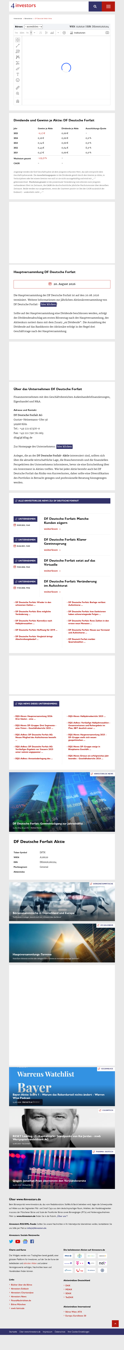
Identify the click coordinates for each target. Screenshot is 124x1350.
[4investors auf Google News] (25, 1241)
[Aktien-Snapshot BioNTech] (91, 1255)
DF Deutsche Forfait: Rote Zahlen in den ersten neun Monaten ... (88, 622)
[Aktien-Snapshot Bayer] (79, 1255)
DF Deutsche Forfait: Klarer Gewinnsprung (65, 542)
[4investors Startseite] (23, 6)
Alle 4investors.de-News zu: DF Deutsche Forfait (48, 501)
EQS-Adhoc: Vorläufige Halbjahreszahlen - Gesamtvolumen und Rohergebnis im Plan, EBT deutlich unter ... (89, 725)
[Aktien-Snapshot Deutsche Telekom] (79, 1263)
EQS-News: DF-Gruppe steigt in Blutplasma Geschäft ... (84, 748)
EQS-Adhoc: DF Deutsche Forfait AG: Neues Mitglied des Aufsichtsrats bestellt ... (35, 737)
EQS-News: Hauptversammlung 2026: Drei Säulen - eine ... (34, 717)
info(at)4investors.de (36, 1227)
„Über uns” (61, 1215)
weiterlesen (51, 528)
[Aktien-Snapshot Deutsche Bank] (68, 1263)
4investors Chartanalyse (22, 1292)
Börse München (18, 1304)
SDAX (68, 1293)
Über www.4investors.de (29, 1331)
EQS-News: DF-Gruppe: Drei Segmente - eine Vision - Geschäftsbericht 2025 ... (35, 726)
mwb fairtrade (17, 1308)
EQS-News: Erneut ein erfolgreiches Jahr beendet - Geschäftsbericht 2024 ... (88, 757)
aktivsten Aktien (30, 1263)
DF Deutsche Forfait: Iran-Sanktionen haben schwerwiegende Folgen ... (87, 613)
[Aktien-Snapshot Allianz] (68, 1255)
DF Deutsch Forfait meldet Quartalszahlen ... (81, 640)
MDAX (68, 1289)
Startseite (13, 1331)
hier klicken (48, 304)
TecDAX (69, 1297)
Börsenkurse (28, 18)
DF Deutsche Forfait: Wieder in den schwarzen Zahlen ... (33, 603)
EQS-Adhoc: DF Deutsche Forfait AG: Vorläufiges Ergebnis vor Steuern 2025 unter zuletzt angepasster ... (34, 749)
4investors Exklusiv (20, 1288)
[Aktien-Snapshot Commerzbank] (102, 1255)
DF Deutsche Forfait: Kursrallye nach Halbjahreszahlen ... (33, 622)
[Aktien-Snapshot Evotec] (91, 1263)
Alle (108, 6)
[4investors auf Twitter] (11, 1241)
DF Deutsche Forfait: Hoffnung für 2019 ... (36, 630)
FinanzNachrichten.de (21, 1300)
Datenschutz (60, 1331)
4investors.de (18, 18)
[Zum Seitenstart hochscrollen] (115, 1323)
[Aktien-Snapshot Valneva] (91, 1270)
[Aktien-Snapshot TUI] (79, 1270)
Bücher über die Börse (21, 1284)
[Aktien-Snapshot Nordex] (68, 1270)
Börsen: (19, 26)
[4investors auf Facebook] (32, 1241)
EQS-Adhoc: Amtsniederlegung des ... (34, 758)
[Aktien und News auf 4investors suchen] (95, 6)
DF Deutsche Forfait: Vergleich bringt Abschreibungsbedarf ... (34, 637)
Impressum (47, 1331)
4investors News (18, 1296)
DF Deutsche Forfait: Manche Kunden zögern (66, 521)
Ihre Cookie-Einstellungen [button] (78, 1331)
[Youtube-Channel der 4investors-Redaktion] (17, 1241)
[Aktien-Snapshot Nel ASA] (102, 1263)
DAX (67, 1285)
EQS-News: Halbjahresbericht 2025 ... (87, 716)
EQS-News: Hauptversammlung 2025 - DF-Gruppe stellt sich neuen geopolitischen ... (87, 737)
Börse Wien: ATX (73, 1311)
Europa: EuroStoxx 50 (75, 1315)
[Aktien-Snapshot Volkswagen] (102, 1270)
